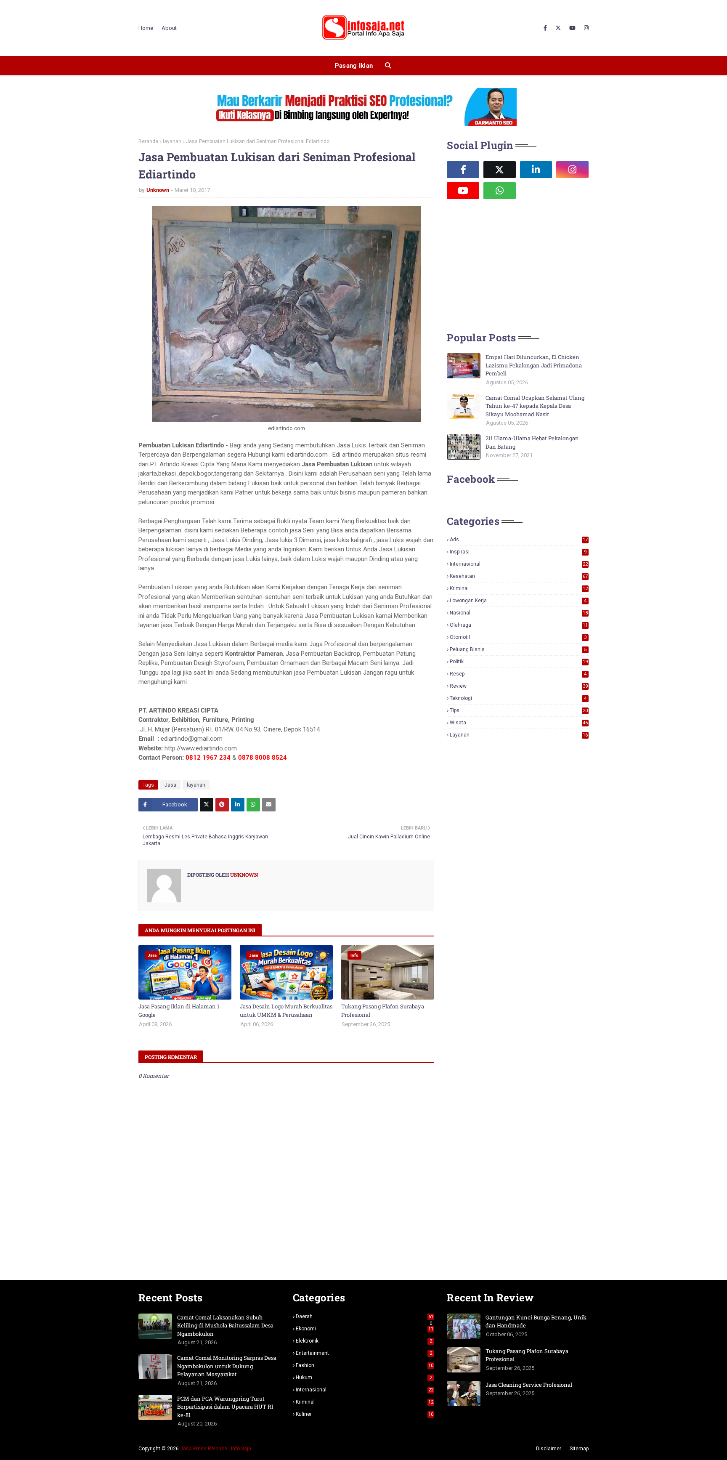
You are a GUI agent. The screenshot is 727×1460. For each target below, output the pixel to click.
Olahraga (519, 625)
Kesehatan (519, 576)
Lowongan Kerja (518, 601)
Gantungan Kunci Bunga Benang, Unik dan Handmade (536, 1322)
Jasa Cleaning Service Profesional (529, 1384)
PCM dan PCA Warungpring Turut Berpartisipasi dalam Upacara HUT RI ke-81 (225, 1407)
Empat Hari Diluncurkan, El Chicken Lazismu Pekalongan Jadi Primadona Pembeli (534, 365)
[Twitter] (206, 804)
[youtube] (572, 28)
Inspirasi (518, 552)
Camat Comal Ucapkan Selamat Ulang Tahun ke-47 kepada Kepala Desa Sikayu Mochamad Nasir (535, 406)
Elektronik (364, 1341)
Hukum (364, 1377)
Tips (519, 710)
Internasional (519, 564)
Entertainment (364, 1353)
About (169, 28)
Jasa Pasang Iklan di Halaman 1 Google (178, 1011)
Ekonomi (365, 1329)
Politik (519, 662)
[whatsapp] (499, 190)
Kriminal (519, 588)
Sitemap (579, 1449)
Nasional (519, 613)
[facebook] (545, 28)
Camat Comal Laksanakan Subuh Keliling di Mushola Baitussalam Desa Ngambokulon (225, 1326)
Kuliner (365, 1414)
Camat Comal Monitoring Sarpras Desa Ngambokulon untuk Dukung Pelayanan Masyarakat (226, 1366)
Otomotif (518, 637)
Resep (518, 674)
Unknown (157, 190)
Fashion (365, 1365)
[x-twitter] (558, 28)
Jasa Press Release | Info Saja (215, 1449)
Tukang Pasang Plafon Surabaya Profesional (382, 1011)
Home (145, 28)
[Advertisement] (510, 264)
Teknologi (518, 698)
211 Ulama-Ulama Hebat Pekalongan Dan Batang (532, 442)
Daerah (365, 1316)
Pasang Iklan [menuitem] (354, 65)
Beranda (148, 141)
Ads (519, 540)
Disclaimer (548, 1449)
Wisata (519, 723)
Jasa (170, 785)
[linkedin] (536, 169)
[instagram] (585, 28)
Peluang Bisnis (518, 649)
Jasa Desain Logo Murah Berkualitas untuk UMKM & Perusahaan (286, 1011)
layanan (172, 141)
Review (519, 686)
